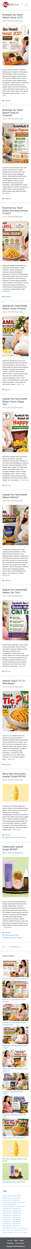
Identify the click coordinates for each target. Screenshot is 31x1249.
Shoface (4, 1232)
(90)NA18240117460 (16, 1215)
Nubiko (20, 1230)
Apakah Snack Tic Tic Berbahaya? (13, 682)
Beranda (9, 1240)
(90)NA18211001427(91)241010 (18, 1202)
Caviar (18, 1228)
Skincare (7, 835)
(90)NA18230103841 (20, 1206)
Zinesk (25, 1232)
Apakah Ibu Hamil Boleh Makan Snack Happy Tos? (14, 401)
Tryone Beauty (10, 1232)
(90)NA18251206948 (6, 1228)
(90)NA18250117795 (16, 1223)
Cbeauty (19, 938)
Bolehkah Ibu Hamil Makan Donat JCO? (12, 16)
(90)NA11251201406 (16, 1200)
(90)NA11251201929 (6, 1202)
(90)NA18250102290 (12, 935)
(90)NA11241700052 (16, 1198)
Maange (16, 1230)
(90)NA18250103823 (16, 1219)
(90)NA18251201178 (9, 938)
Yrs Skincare (16, 1232)
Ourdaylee (25, 1230)
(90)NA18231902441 (16, 1211)
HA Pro (12, 1230)
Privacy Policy (19, 1243)
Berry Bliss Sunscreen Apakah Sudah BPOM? (14, 775)
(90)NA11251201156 (6, 1200)
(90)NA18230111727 (16, 1208)
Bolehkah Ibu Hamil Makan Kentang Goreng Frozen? (14, 210)
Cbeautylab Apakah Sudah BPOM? (12, 848)
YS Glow (21, 1232)
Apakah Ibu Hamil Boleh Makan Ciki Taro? (14, 591)
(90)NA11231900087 (16, 1196)
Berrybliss (22, 837)
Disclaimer (10, 1243)
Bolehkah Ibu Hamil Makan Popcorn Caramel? (12, 113)
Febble (3, 1230)
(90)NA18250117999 (6, 1225)
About (16, 1240)
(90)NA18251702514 (11, 837)
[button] (21, 4)
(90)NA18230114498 (6, 1211)
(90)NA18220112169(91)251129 (9, 1206)
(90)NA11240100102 (6, 1198)
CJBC (26, 1228)
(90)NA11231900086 (6, 1196)
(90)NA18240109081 (6, 1215)
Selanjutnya (16, 947)
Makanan (8, 101)
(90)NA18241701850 (6, 1217)
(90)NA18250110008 (16, 1221)
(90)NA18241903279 (16, 1217)
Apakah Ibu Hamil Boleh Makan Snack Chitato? (14, 307)
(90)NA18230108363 (6, 1208)
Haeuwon (8, 1230)
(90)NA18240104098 (6, 1213)
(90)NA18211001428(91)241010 (9, 1204)
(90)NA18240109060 (16, 1213)
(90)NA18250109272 (6, 1221)
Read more (6, 193)
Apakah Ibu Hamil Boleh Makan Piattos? (14, 496)
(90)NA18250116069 (6, 1223)
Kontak (22, 1240)
